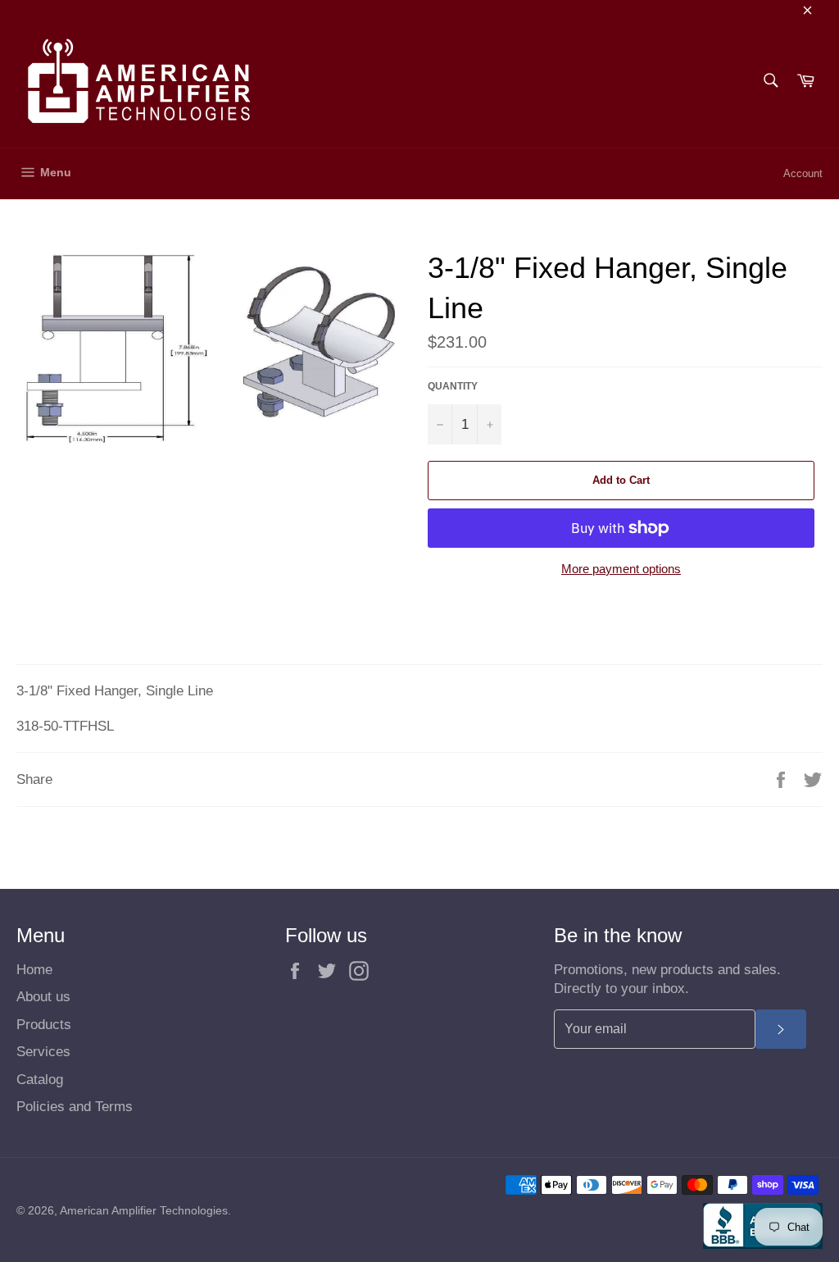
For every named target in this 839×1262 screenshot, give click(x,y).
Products (43, 1024)
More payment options (621, 569)
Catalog (39, 1079)
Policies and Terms (74, 1106)
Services (43, 1051)
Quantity (453, 386)
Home (34, 969)
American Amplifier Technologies (144, 1211)
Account (803, 173)
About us (43, 997)
